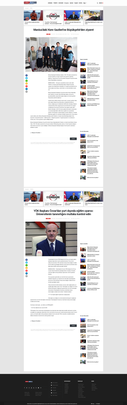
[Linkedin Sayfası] (34, 387)
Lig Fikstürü (80, 390)
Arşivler (54, 390)
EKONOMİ (61, 3)
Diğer (84, 3)
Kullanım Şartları (38, 392)
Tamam (98, 403)
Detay (93, 403)
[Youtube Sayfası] (32, 387)
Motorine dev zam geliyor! (92, 177)
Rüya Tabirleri (94, 388)
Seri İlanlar (80, 394)
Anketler (93, 385)
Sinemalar (80, 392)
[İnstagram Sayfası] (30, 387)
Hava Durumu (81, 384)
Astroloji (93, 390)
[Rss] (37, 387)
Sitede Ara (94, 384)
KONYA (80, 3)
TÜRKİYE (55, 3)
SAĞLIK (71, 3)
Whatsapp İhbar (38, 393)
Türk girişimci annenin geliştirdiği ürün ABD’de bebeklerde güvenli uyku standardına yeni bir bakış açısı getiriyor (92, 170)
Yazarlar (54, 387)
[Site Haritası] (39, 387)
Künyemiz (55, 392)
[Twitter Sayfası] (27, 387)
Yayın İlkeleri (27, 393)
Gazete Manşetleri (82, 397)
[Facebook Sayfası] (25, 387)
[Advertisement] (18, 26)
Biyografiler (94, 387)
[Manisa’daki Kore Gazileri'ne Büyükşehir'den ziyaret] (51, 54)
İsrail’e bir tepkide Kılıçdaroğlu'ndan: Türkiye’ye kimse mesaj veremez (93, 87)
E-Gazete (66, 3)
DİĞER (31, 8)
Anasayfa (27, 8)
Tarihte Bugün (81, 391)
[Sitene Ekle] (41, 387)
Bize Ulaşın (54, 395)
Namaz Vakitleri (81, 387)
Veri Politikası (27, 395)
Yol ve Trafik (80, 385)
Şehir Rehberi (81, 395)
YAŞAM (76, 3)
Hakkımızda (26, 392)
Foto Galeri (55, 382)
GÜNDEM (50, 3)
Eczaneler (80, 388)
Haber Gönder (38, 395)
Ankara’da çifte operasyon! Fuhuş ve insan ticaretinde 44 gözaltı (93, 76)
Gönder (73, 138)
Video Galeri (55, 385)
